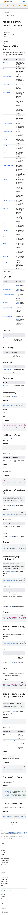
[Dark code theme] (22, 404)
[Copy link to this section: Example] (10, 421)
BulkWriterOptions (7, 76)
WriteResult (5, 256)
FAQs (2, 885)
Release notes (4, 881)
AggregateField (6, 68)
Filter (4, 152)
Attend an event (4, 869)
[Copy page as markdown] (8, 28)
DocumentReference (7, 123)
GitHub (2, 854)
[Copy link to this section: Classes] (11, 330)
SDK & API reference (5, 848)
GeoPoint (5, 173)
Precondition (6, 186)
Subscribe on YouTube (5, 867)
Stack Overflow (4, 877)
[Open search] (18, 1)
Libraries (3, 852)
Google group (4, 879)
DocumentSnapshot (7, 131)
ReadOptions (6, 223)
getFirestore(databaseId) (8, 294)
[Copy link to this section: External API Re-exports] (11, 49)
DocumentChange (7, 107)
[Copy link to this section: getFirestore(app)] (21, 435)
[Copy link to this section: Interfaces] (14, 348)
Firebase (4, 10)
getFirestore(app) (7, 289)
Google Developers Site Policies (15, 835)
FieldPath (5, 139)
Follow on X (3, 864)
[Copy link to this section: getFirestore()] (17, 393)
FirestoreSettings (7, 355)
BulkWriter (5, 62)
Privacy (6, 908)
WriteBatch (5, 249)
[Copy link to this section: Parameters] (12, 453)
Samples (3, 850)
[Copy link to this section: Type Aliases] (16, 378)
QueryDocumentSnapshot (9, 200)
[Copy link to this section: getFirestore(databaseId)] (6, 493)
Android (3, 894)
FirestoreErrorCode (7, 369)
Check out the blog (5, 860)
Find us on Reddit (4, 862)
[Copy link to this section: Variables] (13, 362)
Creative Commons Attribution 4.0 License (18, 832)
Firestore (5, 158)
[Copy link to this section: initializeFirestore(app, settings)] (12, 629)
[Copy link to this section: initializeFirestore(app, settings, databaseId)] (4, 699)
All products (3, 903)
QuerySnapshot (6, 216)
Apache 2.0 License (22, 833)
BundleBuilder (6, 84)
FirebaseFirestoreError (8, 337)
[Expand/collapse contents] (11, 32)
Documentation (6, 6)
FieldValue (5, 145)
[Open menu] (2, 1)
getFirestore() (6, 284)
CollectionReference (7, 100)
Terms (2, 908)
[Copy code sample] (24, 404)
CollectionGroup (6, 92)
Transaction (5, 243)
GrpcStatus (5, 179)
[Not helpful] (13, 15)
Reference (6, 12)
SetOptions (5, 230)
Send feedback (7, 18)
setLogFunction (6, 262)
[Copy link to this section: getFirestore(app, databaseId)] (16, 559)
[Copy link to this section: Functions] (14, 277)
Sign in (24, 1)
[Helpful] (11, 15)
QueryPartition (6, 208)
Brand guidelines (4, 883)
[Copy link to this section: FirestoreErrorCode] (23, 777)
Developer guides (5, 846)
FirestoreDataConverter (8, 165)
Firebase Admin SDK (19, 6)
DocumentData (6, 115)
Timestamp (5, 236)
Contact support (4, 875)
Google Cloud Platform (6, 901)
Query (4, 193)
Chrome (3, 896)
